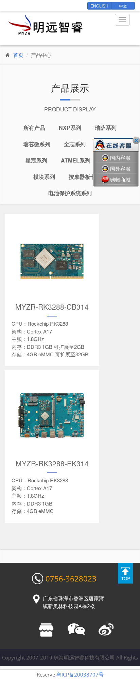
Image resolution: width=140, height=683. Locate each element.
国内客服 (120, 157)
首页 (18, 54)
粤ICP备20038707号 (80, 674)
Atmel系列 (75, 160)
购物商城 (120, 179)
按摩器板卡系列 (88, 177)
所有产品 (34, 127)
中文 (123, 6)
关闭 (136, 140)
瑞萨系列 (106, 127)
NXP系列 (70, 127)
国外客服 (120, 168)
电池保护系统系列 (70, 193)
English (99, 6)
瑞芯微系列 (36, 144)
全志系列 (75, 144)
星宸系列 (36, 160)
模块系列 (44, 177)
